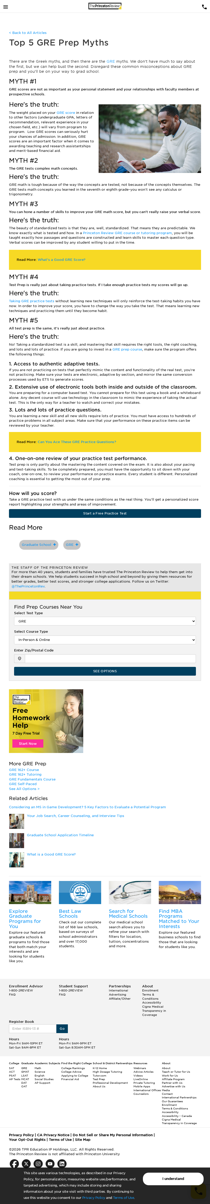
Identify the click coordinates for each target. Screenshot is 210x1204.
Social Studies (44, 1079)
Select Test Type (28, 613)
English (40, 1075)
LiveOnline (140, 1079)
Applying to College (74, 1075)
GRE (111, 61)
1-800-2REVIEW (21, 990)
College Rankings (73, 1068)
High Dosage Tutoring (107, 1071)
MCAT (25, 1079)
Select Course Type (31, 631)
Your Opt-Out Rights (27, 1140)
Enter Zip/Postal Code (34, 650)
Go (62, 1029)
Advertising (117, 994)
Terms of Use (123, 1198)
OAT (24, 1086)
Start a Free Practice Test (105, 513)
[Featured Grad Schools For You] (30, 892)
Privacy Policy (93, 1198)
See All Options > (24, 789)
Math (38, 1068)
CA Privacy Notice (53, 1135)
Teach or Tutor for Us (176, 1071)
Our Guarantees (172, 1101)
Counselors (141, 1093)
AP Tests (14, 1079)
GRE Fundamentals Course (32, 779)
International (118, 990)
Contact (167, 1093)
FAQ (12, 994)
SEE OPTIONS (105, 671)
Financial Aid (70, 1079)
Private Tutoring (144, 1082)
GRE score (66, 113)
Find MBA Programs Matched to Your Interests (179, 918)
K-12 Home (100, 1068)
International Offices (147, 1090)
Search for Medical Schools (128, 913)
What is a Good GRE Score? (51, 854)
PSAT (12, 1075)
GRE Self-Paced (23, 784)
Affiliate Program (173, 1079)
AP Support (42, 1082)
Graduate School (37, 545)
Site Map (82, 1140)
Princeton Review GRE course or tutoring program (127, 233)
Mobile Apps (141, 1086)
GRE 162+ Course (24, 770)
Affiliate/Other (120, 998)
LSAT (24, 1075)
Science (40, 1071)
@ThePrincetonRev (28, 586)
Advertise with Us (173, 1086)
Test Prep (99, 1079)
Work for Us (170, 1075)
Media (166, 1090)
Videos (138, 1075)
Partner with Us (172, 1082)
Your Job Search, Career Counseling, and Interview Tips (75, 816)
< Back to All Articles (28, 33)
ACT (12, 1071)
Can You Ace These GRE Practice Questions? (77, 442)
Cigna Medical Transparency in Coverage (154, 1010)
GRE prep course (127, 349)
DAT (24, 1082)
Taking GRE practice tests (32, 301)
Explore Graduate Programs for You (25, 918)
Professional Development (110, 1082)
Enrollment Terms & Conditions (150, 994)
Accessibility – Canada (177, 1115)
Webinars (139, 1068)
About (166, 1068)
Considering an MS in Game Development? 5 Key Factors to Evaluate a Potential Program (87, 807)
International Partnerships (179, 1097)
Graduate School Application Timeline (60, 835)
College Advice (71, 1071)
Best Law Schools (70, 913)
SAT (11, 1068)
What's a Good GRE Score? (61, 260)
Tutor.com (99, 1075)
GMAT (25, 1071)
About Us (99, 1086)
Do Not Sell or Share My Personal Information (113, 1135)
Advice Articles (143, 1071)
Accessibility (151, 1002)
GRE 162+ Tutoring (25, 774)
